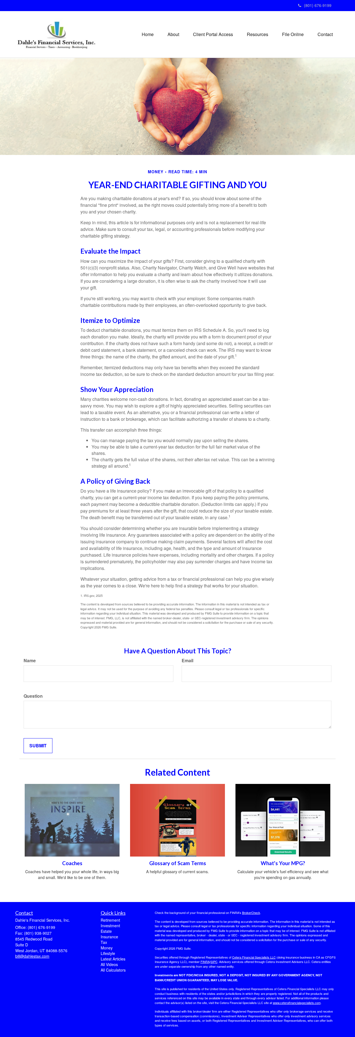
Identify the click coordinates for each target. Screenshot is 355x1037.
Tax (104, 942)
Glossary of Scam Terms (177, 863)
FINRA (205, 961)
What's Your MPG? (283, 863)
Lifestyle (108, 953)
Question (33, 696)
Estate (106, 931)
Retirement (110, 920)
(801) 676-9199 (317, 5)
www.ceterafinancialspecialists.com (297, 1002)
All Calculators (113, 970)
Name (30, 661)
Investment (110, 925)
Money (107, 948)
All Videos (109, 964)
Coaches (72, 863)
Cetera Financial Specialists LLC (254, 957)
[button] (173, 34)
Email (187, 661)
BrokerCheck (251, 912)
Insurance (109, 936)
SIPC (214, 961)
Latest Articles (113, 959)
